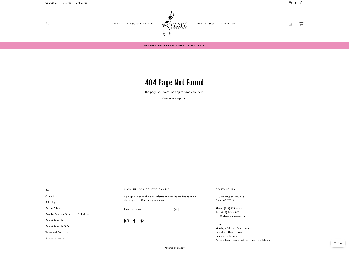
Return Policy (52, 208)
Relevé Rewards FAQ (57, 226)
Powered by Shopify (174, 247)
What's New (205, 23)
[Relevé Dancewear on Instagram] (126, 221)
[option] (174, 45)
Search (49, 190)
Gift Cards (81, 3)
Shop (116, 23)
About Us (228, 23)
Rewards (66, 3)
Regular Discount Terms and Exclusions (67, 214)
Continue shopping (174, 98)
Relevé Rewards (54, 220)
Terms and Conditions (57, 232)
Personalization (140, 23)
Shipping (50, 202)
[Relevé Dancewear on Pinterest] (142, 221)
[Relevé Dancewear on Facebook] (134, 221)
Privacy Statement (55, 238)
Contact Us (51, 3)
